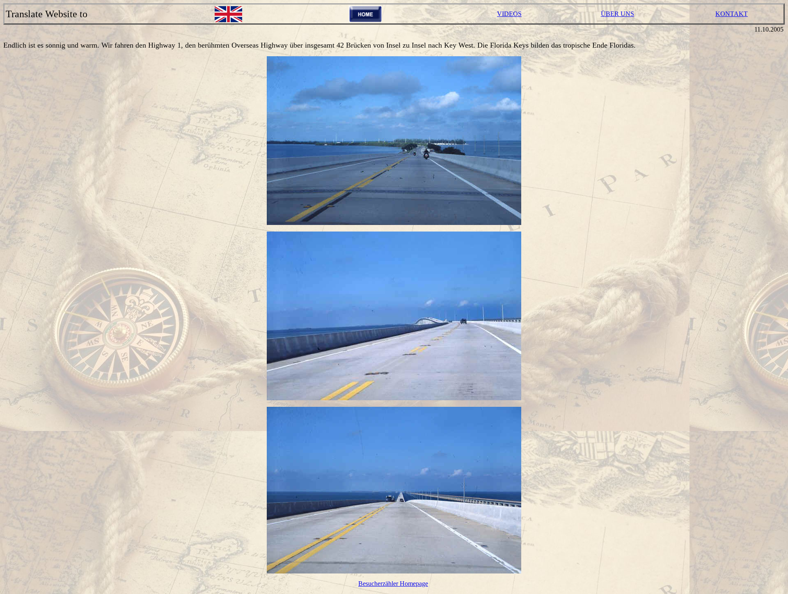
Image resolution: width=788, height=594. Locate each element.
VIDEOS (509, 13)
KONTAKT (731, 13)
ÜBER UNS (617, 13)
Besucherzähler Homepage (393, 583)
